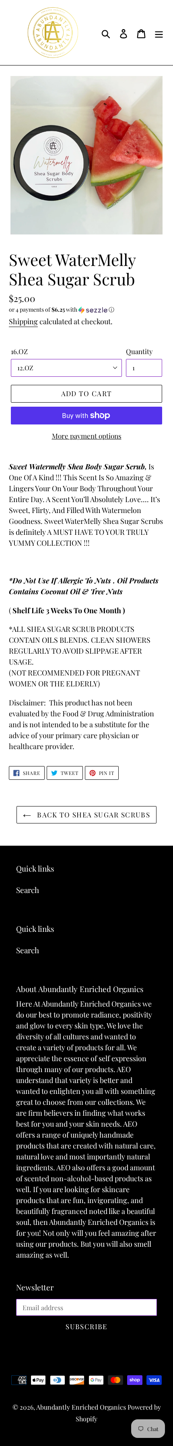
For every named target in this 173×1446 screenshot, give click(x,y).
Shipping (23, 321)
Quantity (139, 351)
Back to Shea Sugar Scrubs (92, 814)
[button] (86, 310)
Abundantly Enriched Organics (82, 1407)
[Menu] (159, 32)
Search (27, 889)
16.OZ (19, 351)
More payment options (87, 435)
